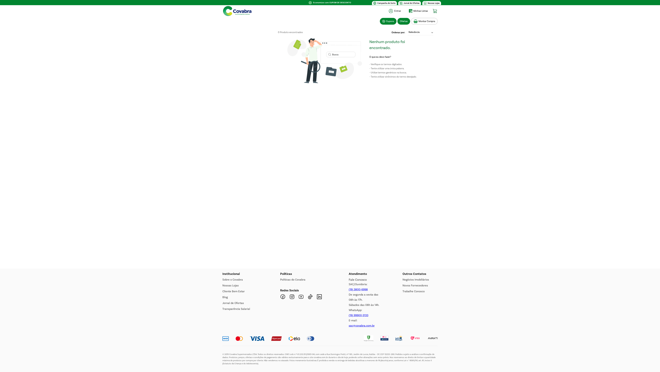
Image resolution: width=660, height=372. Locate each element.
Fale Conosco (358, 280)
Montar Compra (427, 21)
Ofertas (404, 21)
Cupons (390, 21)
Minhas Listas (420, 10)
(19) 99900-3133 (358, 315)
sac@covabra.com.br (362, 325)
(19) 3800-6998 (358, 289)
